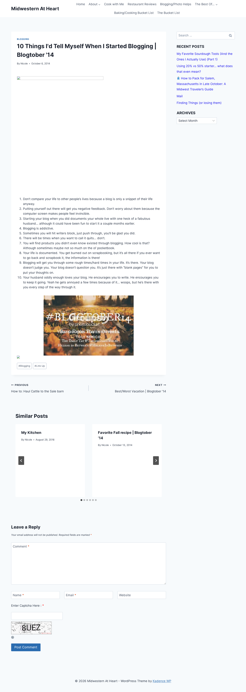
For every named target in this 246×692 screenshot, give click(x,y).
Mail (180, 96)
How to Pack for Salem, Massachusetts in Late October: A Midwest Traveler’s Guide (201, 83)
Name (18, 595)
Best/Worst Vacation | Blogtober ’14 (140, 388)
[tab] (81, 500)
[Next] (156, 460)
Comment (21, 546)
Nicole (24, 63)
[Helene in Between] (88, 325)
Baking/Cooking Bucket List (134, 13)
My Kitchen (31, 432)
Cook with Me (114, 4)
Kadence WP (162, 681)
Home (80, 4)
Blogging (23, 39)
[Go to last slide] (21, 460)
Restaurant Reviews (142, 4)
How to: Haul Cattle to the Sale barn (37, 388)
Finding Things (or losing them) (199, 103)
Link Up (40, 365)
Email (71, 595)
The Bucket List (168, 13)
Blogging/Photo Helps (175, 4)
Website (125, 595)
